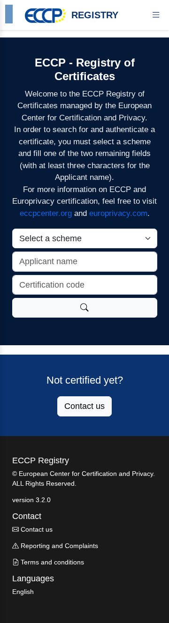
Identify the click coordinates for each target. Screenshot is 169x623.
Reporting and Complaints (58, 545)
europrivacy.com (118, 213)
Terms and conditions (51, 562)
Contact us (84, 406)
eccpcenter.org (46, 213)
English (23, 591)
